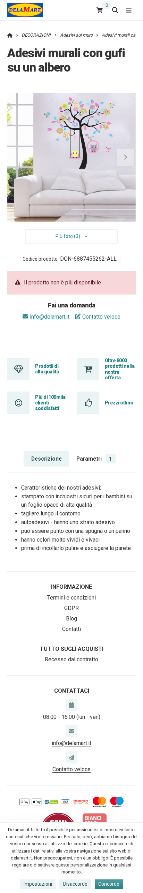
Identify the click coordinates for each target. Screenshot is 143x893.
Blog (71, 618)
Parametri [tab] (94, 458)
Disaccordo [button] (75, 884)
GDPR (71, 608)
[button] (125, 157)
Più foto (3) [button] (68, 236)
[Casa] (25, 10)
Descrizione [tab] (46, 458)
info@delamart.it (49, 316)
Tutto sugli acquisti (71, 649)
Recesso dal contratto (71, 659)
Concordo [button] (108, 884)
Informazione (71, 586)
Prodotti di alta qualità (47, 368)
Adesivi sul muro (76, 35)
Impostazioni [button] (38, 884)
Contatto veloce (101, 316)
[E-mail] (71, 731)
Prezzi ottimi (119, 402)
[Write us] (71, 757)
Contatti (71, 629)
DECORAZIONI (36, 35)
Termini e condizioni (71, 597)
